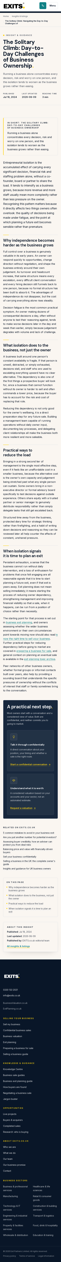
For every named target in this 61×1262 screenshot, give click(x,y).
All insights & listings (18, 946)
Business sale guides (14, 1075)
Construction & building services (45, 1208)
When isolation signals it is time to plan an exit (30, 910)
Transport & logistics (43, 1215)
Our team (8, 1159)
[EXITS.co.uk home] (14, 5)
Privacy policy (9, 1256)
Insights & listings (20, 16)
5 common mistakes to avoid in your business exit (28, 832)
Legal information (46, 1256)
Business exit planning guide (18, 1081)
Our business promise (14, 1164)
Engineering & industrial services (15, 1217)
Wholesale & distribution (15, 1235)
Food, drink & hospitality (45, 1225)
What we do (9, 1153)
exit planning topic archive (39, 659)
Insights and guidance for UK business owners (27, 868)
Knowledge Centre (13, 1069)
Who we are (9, 1147)
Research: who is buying (15, 1132)
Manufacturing (10, 1196)
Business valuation (12, 1036)
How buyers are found (14, 1087)
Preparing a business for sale (18, 1048)
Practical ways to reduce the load (26, 903)
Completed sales (11, 1126)
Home (6, 16)
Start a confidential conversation (30, 764)
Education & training (43, 1235)
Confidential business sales (17, 1030)
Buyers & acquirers (13, 1120)
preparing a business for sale (33, 650)
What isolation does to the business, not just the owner (31, 897)
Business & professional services (15, 1188)
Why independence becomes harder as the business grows (31, 889)
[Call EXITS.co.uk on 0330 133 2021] (42, 5)
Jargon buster (10, 1099)
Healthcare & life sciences (41, 1188)
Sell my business (11, 1024)
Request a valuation (23, 808)
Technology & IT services (11, 1208)
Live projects (9, 1114)
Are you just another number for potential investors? (30, 837)
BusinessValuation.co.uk (15, 1003)
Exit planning (9, 1042)
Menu (53, 5)
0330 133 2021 (10, 989)
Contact (7, 1170)
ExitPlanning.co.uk (12, 1008)
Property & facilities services (13, 1227)
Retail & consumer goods (42, 1198)
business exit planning (19, 622)
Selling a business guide (15, 1054)
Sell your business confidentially (19, 856)
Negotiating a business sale (17, 1093)
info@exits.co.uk (11, 995)
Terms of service (27, 1256)
